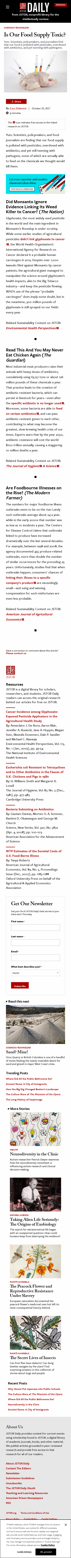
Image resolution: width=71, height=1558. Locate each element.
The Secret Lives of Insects (33, 1358)
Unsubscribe (14, 1483)
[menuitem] (60, 5)
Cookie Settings (49, 1519)
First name (18, 921)
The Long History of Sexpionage (24, 1099)
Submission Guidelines (20, 1478)
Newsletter (60, 4)
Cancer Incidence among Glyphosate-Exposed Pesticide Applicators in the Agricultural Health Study (32, 716)
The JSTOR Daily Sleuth (20, 1488)
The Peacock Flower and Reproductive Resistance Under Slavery (31, 1291)
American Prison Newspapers (24, 1498)
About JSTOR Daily (18, 1463)
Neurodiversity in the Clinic (34, 1154)
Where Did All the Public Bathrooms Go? (29, 1078)
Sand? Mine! (17, 1052)
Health (14, 1149)
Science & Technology (16, 27)
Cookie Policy (30, 1519)
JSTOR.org (11, 1512)
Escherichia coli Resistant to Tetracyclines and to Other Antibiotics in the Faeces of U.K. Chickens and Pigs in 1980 (35, 772)
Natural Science (19, 1215)
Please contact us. (16, 653)
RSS (8, 1503)
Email (15, 951)
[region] (35, 1538)
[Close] (65, 1524)
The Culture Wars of (33, 1094)
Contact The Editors (18, 1468)
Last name (17, 936)
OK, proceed (45, 1551)
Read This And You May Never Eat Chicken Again (34, 352)
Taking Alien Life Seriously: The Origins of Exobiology (34, 1223)
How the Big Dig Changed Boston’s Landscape (32, 1089)
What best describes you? (26, 966)
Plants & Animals (19, 1281)
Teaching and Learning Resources (27, 1493)
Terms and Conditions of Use (35, 1512)
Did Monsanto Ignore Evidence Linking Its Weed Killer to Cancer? (31, 206)
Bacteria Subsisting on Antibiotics (30, 809)
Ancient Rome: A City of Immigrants (26, 1084)
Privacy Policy (13, 1519)
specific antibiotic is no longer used (36, 403)
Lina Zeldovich (18, 109)
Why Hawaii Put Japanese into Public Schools (34, 1389)
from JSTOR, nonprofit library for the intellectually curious (35, 16)
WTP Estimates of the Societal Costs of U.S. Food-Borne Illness (33, 853)
